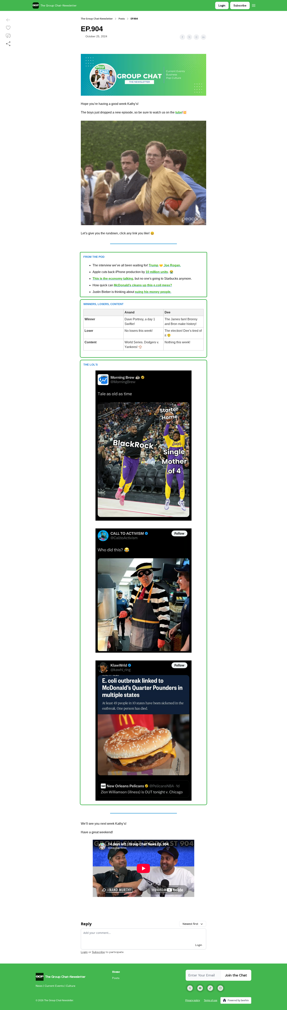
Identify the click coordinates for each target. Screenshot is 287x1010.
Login (221, 5)
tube (178, 112)
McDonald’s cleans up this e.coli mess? (143, 285)
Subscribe (240, 5)
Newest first (190, 924)
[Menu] (253, 5)
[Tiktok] (210, 988)
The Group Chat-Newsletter (97, 18)
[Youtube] (200, 988)
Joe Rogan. (172, 265)
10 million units (157, 272)
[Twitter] (190, 988)
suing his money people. (153, 292)
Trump (154, 265)
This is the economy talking (113, 278)
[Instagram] (220, 988)
